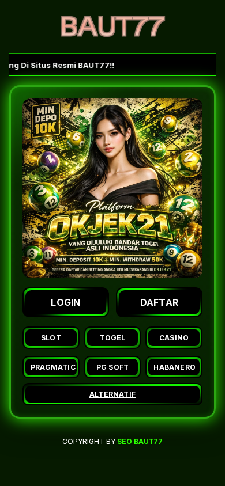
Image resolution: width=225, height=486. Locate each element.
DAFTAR (159, 302)
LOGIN (66, 302)
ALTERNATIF (112, 394)
